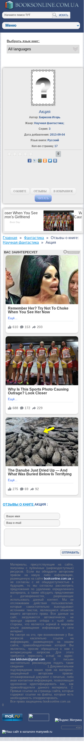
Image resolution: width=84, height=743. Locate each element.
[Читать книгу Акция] (43, 105)
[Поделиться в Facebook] (29, 161)
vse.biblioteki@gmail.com (27, 659)
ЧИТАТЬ (43, 198)
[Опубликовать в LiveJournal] (35, 161)
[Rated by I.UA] (39, 720)
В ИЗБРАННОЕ (63, 191)
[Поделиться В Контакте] (55, 161)
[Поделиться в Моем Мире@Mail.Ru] (40, 161)
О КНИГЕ (19, 191)
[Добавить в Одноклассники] (45, 161)
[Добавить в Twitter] (50, 161)
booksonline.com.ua (57, 578)
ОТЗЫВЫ (40, 191)
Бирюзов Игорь (49, 117)
